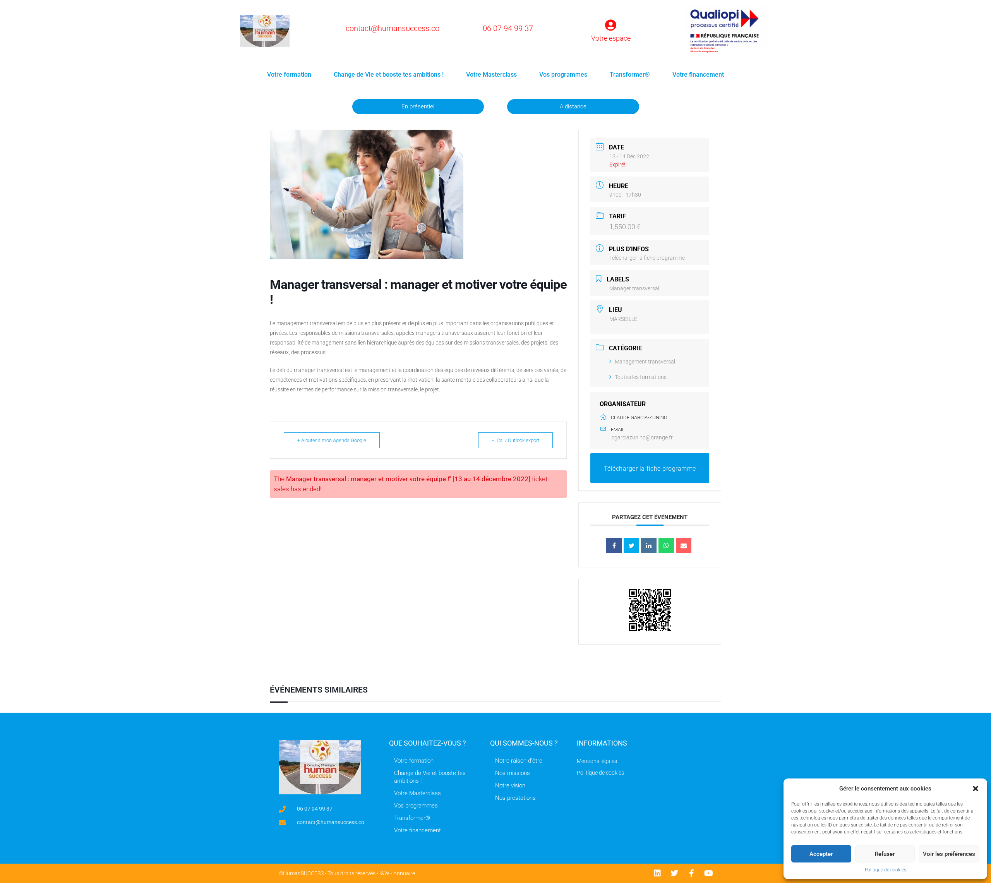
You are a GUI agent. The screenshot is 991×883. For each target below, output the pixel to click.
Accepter (821, 853)
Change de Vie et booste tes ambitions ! (389, 74)
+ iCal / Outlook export (515, 440)
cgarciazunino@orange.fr (642, 437)
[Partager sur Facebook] (614, 545)
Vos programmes (563, 74)
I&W (384, 873)
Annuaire (404, 873)
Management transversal (645, 361)
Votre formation (289, 74)
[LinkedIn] (649, 545)
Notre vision (510, 785)
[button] (975, 788)
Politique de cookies (885, 870)
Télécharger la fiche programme (647, 258)
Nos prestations (515, 797)
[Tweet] (631, 545)
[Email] (683, 545)
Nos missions (512, 773)
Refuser (885, 853)
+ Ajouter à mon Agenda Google (331, 440)
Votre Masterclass (491, 74)
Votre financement (698, 74)
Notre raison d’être (518, 760)
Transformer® (630, 74)
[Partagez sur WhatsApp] (666, 545)
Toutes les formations (641, 377)
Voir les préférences (949, 853)
